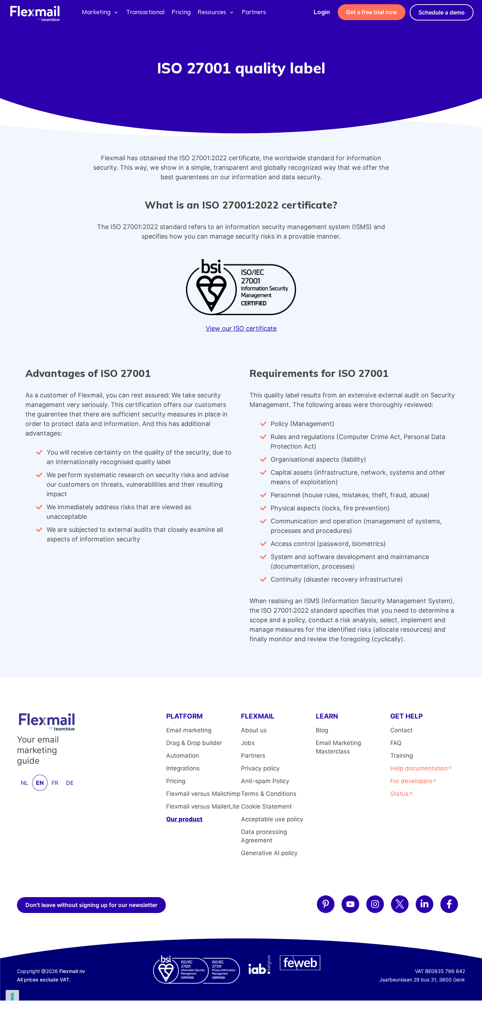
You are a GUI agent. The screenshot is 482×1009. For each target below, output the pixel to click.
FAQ (396, 742)
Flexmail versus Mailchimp (203, 793)
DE (70, 782)
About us (254, 730)
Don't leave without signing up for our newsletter (91, 904)
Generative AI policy (269, 853)
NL (24, 782)
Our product (184, 819)
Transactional (145, 12)
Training (401, 755)
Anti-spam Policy (265, 781)
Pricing (181, 12)
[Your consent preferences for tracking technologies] (12, 996)
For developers (411, 781)
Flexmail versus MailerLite (203, 806)
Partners (254, 12)
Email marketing (188, 730)
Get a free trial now (371, 12)
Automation (182, 755)
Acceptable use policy (272, 819)
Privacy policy (260, 768)
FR (55, 782)
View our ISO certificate (241, 328)
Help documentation (419, 768)
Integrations (183, 768)
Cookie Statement (266, 806)
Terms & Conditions (268, 793)
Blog (322, 730)
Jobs (248, 742)
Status (399, 793)
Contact (401, 730)
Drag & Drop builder (194, 742)
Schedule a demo (441, 12)
